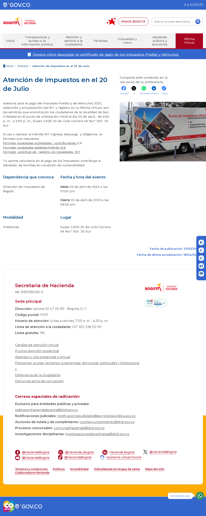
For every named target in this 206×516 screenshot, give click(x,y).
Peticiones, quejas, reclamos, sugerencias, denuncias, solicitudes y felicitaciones (77, 366)
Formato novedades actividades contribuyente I (40, 143)
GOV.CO (196, 5)
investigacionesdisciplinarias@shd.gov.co (97, 434)
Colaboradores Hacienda (32, 472)
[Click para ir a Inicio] (26, 21)
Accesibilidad (79, 469)
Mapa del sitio (154, 469)
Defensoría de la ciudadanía (37, 375)
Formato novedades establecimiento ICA (34, 147)
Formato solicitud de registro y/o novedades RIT (41, 152)
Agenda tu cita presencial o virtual (42, 357)
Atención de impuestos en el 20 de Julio (61, 66)
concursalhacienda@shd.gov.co (79, 428)
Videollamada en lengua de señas (117, 469)
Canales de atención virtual (37, 345)
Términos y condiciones (31, 469)
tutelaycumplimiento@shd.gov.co (107, 422)
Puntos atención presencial (37, 351)
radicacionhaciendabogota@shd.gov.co (46, 410)
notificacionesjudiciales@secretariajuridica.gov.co (96, 416)
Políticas (59, 469)
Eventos (23, 66)
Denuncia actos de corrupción (39, 381)
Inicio (9, 66)
